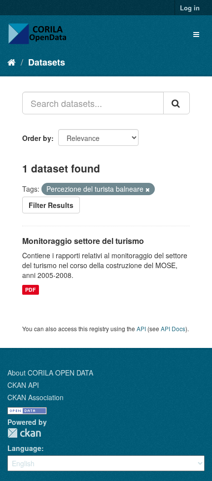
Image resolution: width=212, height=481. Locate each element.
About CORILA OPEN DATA (50, 373)
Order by (36, 138)
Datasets (46, 62)
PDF (30, 289)
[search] (176, 103)
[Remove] (147, 189)
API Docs (173, 328)
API (141, 328)
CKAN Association (35, 397)
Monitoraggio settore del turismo (83, 240)
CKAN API (23, 385)
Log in (190, 7)
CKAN (24, 433)
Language (24, 448)
